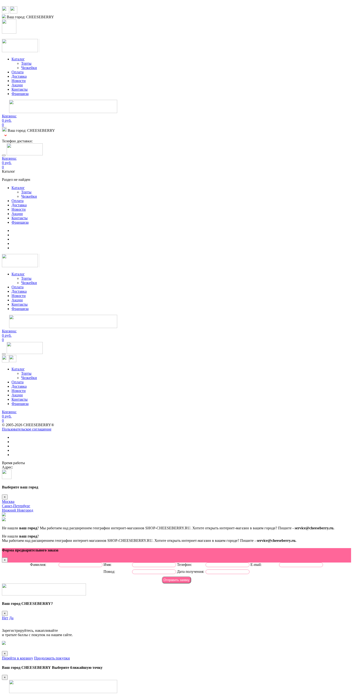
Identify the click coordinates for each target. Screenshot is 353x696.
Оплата (18, 72)
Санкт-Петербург (16, 506)
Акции (17, 85)
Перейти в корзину (17, 658)
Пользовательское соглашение (26, 429)
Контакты (20, 89)
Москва (8, 502)
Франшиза (20, 94)
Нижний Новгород (17, 510)
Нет (5, 618)
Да (11, 618)
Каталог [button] (18, 59)
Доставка (19, 76)
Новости (19, 81)
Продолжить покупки (52, 658)
